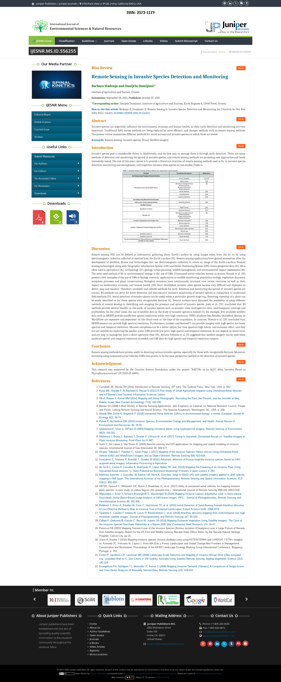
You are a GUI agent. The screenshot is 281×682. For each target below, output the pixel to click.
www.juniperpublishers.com (219, 636)
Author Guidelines (100, 631)
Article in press (42, 122)
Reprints (94, 650)
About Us (95, 627)
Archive (38, 137)
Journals (109, 41)
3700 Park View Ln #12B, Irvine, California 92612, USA (111, 3)
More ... (54, 647)
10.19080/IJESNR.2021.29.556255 (132, 113)
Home (222, 51)
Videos (164, 41)
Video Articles (97, 646)
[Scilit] (59, 599)
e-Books (148, 41)
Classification (67, 41)
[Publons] (86, 599)
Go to (241, 68)
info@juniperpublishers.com (219, 632)
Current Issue (41, 129)
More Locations (98, 654)
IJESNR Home (43, 41)
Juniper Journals (68, 3)
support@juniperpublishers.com (165, 644)
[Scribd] (196, 599)
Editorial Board (42, 115)
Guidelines (90, 41)
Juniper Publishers (46, 3)
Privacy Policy (163, 677)
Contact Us (211, 41)
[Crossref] (223, 599)
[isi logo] (114, 599)
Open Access (128, 41)
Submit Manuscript (186, 41)
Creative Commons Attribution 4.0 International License (150, 673)
